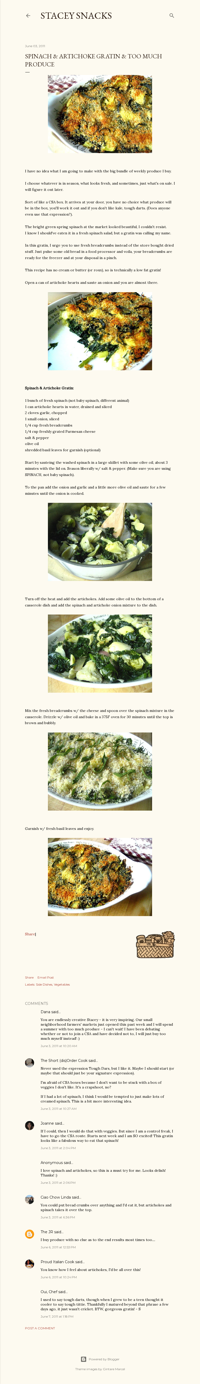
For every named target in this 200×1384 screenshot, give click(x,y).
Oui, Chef (49, 1291)
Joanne (47, 1123)
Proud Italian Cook (57, 1262)
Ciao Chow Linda (56, 1197)
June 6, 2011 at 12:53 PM (58, 1247)
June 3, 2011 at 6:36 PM (58, 1217)
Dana (45, 1012)
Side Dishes (44, 984)
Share (30, 934)
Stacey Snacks (76, 15)
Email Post (46, 977)
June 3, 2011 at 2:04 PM (58, 1148)
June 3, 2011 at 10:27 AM (59, 1109)
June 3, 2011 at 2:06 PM (58, 1183)
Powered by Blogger (104, 1359)
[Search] (172, 14)
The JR (47, 1232)
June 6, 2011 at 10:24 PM (59, 1277)
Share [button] (29, 977)
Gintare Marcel (114, 1369)
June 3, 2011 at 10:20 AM (59, 1046)
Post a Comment (40, 1328)
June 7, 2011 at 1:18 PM (57, 1316)
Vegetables (62, 984)
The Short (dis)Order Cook (64, 1060)
